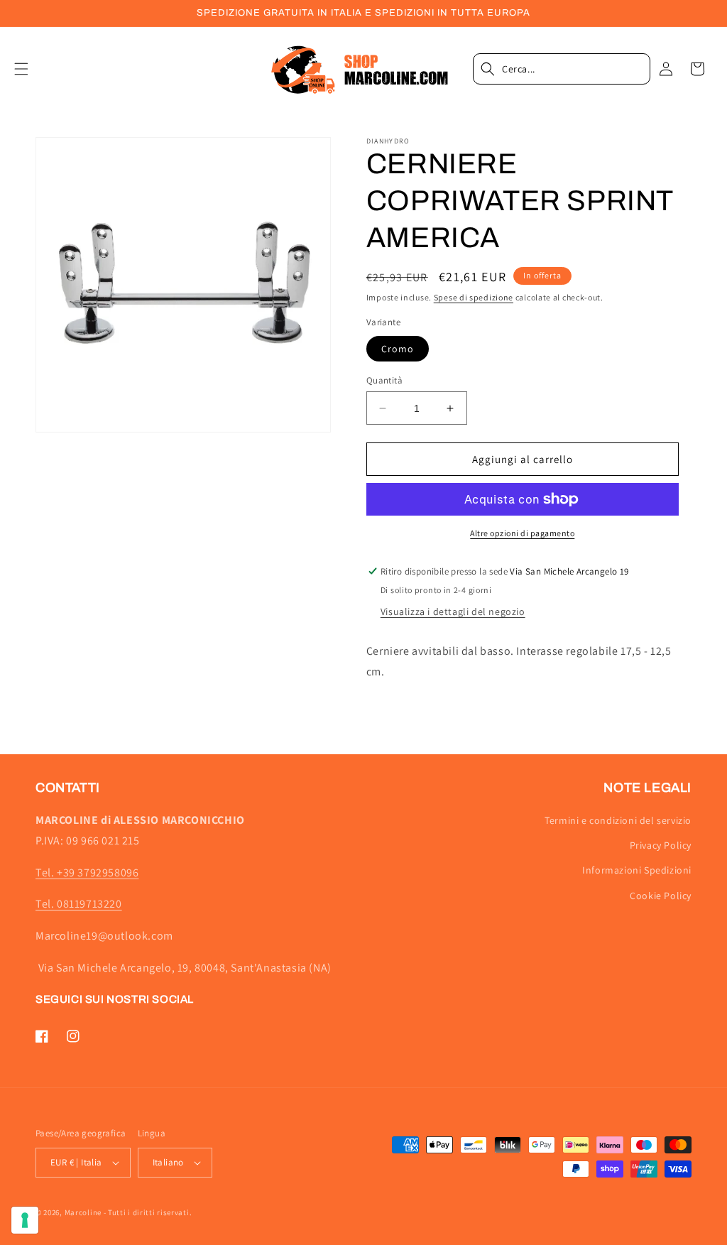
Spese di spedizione (473, 297)
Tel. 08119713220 (78, 903)
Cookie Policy (661, 895)
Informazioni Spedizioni (637, 870)
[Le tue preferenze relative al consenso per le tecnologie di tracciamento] (24, 1220)
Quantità (384, 380)
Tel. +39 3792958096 (86, 872)
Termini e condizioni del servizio (618, 820)
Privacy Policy (661, 845)
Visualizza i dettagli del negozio (453, 611)
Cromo (397, 348)
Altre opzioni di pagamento (522, 533)
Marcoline (83, 1212)
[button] (29, 69)
